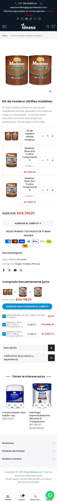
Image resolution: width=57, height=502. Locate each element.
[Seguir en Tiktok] (30, 19)
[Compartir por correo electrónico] (15, 270)
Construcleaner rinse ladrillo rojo (14, 414)
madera (26, 263)
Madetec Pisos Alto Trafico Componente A (29, 154)
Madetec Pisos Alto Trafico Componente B (29, 184)
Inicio (4, 36)
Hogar (18, 263)
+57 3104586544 (27, 3)
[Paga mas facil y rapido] (39, 19)
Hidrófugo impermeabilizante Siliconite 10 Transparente (39, 417)
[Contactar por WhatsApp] (50, 495)
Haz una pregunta (12, 252)
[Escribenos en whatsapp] (35, 19)
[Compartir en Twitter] (9, 270)
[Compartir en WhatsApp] (21, 270)
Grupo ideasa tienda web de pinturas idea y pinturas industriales (28, 481)
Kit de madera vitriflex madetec (30, 135)
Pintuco (36, 263)
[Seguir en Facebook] (18, 19)
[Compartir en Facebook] (3, 270)
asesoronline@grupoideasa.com (28, 7)
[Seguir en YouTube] (26, 19)
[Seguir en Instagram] (22, 19)
